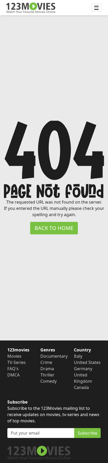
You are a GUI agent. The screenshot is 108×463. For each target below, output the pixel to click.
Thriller (47, 375)
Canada (81, 387)
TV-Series (16, 362)
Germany (83, 368)
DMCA (13, 375)
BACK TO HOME (54, 227)
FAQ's (13, 368)
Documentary (54, 356)
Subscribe (87, 433)
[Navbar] (97, 8)
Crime (46, 362)
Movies (14, 356)
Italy (78, 356)
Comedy (48, 381)
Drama (47, 368)
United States (87, 362)
